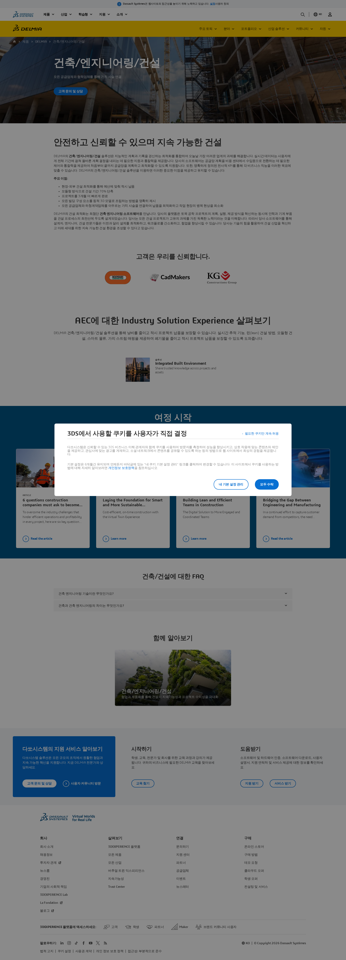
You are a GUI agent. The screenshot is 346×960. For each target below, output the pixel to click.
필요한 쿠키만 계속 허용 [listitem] (262, 433)
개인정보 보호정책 (121, 468)
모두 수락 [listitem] (267, 484)
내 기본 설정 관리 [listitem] (231, 484)
